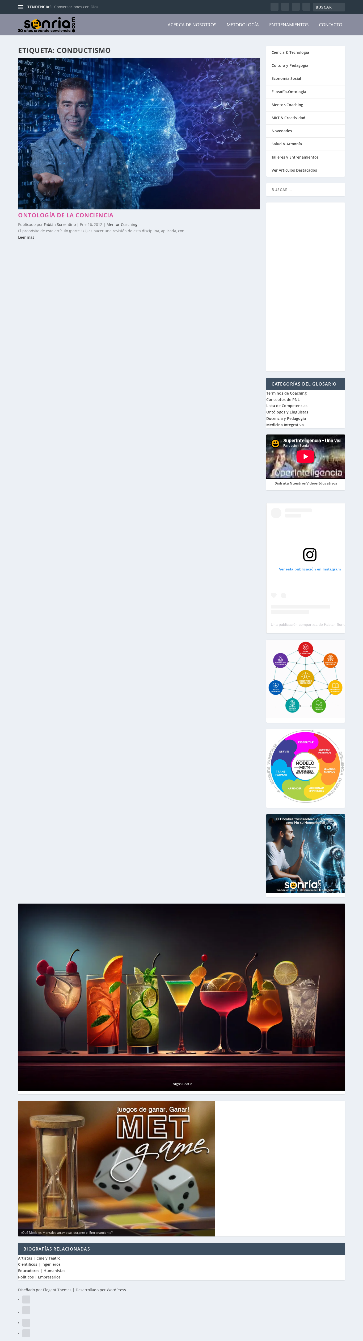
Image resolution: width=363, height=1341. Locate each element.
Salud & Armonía (287, 143)
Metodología (243, 25)
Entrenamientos (289, 25)
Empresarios (49, 1277)
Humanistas (54, 1270)
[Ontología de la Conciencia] (139, 207)
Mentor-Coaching (122, 224)
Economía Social (286, 78)
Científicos (27, 1264)
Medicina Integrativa (285, 424)
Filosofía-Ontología (289, 91)
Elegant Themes (57, 1289)
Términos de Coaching (286, 393)
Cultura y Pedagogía (290, 65)
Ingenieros (51, 1264)
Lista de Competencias (287, 405)
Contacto (330, 25)
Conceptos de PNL (283, 399)
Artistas (25, 1258)
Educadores (28, 1270)
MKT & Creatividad (288, 117)
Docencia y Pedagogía (286, 418)
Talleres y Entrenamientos (295, 157)
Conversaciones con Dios (76, 6)
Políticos (26, 1277)
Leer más (26, 237)
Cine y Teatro (48, 1258)
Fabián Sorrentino (60, 224)
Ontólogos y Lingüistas (287, 412)
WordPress (116, 1289)
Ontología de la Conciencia (65, 215)
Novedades (282, 130)
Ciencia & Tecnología (290, 52)
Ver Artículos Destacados (294, 170)
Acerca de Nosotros (192, 25)
